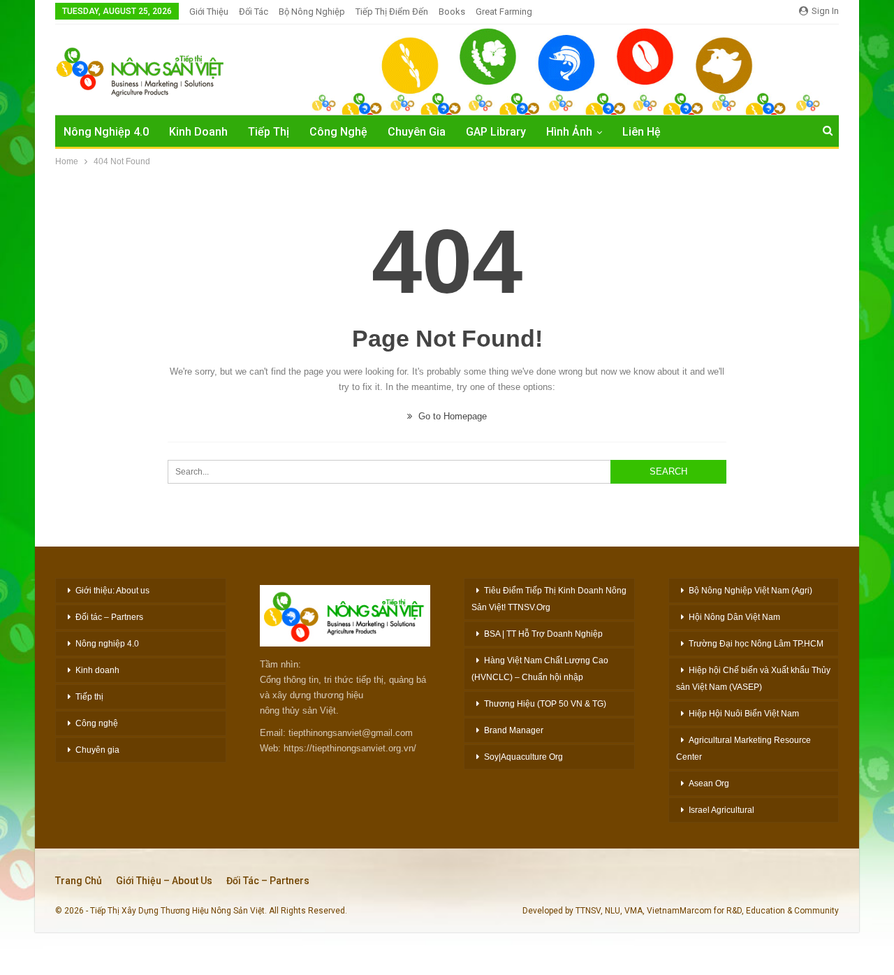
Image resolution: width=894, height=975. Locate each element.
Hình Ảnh (569, 131)
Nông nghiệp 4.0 (106, 131)
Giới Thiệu (208, 11)
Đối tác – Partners (109, 617)
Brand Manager (513, 730)
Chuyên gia (97, 750)
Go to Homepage (451, 416)
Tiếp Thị (268, 131)
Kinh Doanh (198, 131)
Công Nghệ (338, 131)
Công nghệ (96, 723)
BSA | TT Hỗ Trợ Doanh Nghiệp (543, 634)
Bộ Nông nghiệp (312, 11)
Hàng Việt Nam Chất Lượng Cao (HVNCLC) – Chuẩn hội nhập (539, 669)
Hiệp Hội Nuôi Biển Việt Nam (744, 713)
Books (452, 11)
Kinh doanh (97, 670)
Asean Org (709, 783)
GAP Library (496, 131)
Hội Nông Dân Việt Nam (734, 617)
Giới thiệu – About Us (164, 880)
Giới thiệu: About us (112, 590)
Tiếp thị (89, 697)
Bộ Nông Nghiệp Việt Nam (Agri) (750, 590)
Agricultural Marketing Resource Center (743, 748)
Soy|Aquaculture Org (523, 757)
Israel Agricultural (721, 810)
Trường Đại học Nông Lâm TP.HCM (756, 644)
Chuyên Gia (417, 131)
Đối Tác (253, 11)
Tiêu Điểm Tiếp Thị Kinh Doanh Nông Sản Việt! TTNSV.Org (548, 599)
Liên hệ (641, 131)
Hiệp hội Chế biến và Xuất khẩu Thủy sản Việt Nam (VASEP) (753, 678)
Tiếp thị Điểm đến (392, 11)
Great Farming (504, 11)
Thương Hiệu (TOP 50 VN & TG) (545, 704)
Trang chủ (78, 880)
